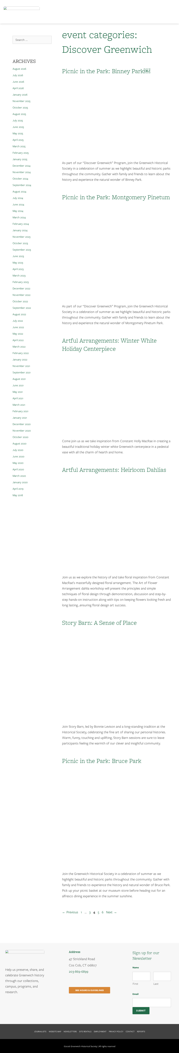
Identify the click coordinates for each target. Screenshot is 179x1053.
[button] (172, 12)
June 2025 (18, 127)
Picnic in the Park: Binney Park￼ (106, 71)
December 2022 (21, 288)
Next (111, 912)
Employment (100, 1031)
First (135, 984)
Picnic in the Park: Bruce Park (101, 760)
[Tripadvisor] (15, 1011)
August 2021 (19, 379)
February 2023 (21, 282)
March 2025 (19, 146)
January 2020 (20, 482)
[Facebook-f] (8, 1005)
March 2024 (19, 217)
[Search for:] (32, 40)
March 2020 (19, 476)
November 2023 (21, 237)
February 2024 (21, 224)
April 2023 (18, 269)
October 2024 (20, 179)
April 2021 (18, 398)
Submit (141, 1010)
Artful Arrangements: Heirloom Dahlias (114, 469)
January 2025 (20, 159)
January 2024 (20, 230)
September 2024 (22, 185)
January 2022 (20, 359)
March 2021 (19, 405)
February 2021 (20, 411)
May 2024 (18, 211)
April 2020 (18, 469)
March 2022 (19, 347)
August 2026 (19, 69)
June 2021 (18, 385)
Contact (130, 1031)
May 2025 (18, 133)
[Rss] (8, 1011)
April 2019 (18, 489)
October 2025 (20, 107)
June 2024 (18, 204)
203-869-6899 (78, 971)
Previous (70, 912)
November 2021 (21, 366)
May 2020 (18, 463)
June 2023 (18, 256)
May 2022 (18, 334)
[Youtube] (30, 1005)
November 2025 (21, 101)
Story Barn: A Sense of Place (99, 622)
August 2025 (19, 114)
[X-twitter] (37, 1005)
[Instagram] (15, 1005)
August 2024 (19, 191)
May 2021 (18, 392)
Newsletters (70, 1031)
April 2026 (18, 88)
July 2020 (18, 450)
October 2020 (20, 437)
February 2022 (21, 353)
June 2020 (18, 456)
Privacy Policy (116, 1031)
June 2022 (18, 327)
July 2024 (18, 198)
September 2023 (22, 250)
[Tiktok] (23, 1005)
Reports (141, 1031)
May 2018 (18, 495)
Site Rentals (85, 1031)
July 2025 (18, 120)
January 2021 (20, 418)
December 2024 (21, 166)
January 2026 (20, 95)
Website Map (55, 1031)
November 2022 (21, 295)
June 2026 (18, 82)
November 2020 (22, 431)
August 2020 (19, 443)
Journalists (40, 1031)
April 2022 (18, 340)
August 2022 (19, 314)
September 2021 (22, 372)
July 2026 (18, 75)
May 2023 (18, 263)
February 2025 (21, 153)
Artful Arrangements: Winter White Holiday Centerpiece (109, 344)
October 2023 (20, 243)
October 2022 (20, 301)
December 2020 (22, 424)
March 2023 (19, 275)
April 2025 (18, 140)
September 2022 (22, 308)
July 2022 (18, 321)
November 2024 (22, 172)
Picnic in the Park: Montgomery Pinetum (116, 197)
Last (156, 984)
